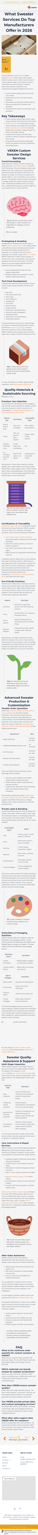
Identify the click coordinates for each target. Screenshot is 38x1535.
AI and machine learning (20, 166)
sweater (10, 78)
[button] (3, 7)
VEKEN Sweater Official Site (22, 384)
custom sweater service (15, 246)
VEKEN (22, 75)
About (4, 1466)
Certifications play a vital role (11, 526)
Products (5, 1460)
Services (5, 1463)
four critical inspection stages (22, 1073)
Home (4, 1457)
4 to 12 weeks (31, 254)
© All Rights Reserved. (19, 1527)
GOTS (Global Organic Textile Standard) (18, 537)
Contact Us (6, 1468)
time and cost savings (17, 327)
